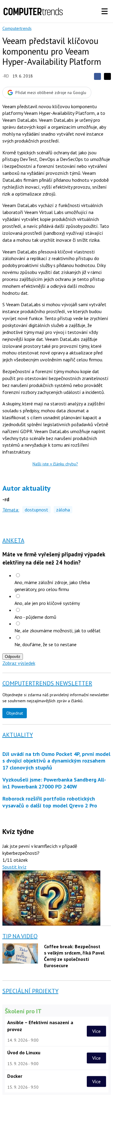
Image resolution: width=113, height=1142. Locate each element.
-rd (5, 76)
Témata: (10, 510)
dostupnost (36, 510)
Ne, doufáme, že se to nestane (45, 644)
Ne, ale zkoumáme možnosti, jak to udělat (57, 631)
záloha (63, 510)
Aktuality (17, 735)
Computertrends (17, 28)
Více (96, 1031)
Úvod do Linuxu (23, 1052)
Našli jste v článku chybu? (55, 464)
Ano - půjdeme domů (35, 617)
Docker (14, 1076)
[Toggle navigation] (104, 11)
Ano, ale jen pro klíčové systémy (47, 603)
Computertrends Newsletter (47, 683)
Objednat (14, 713)
